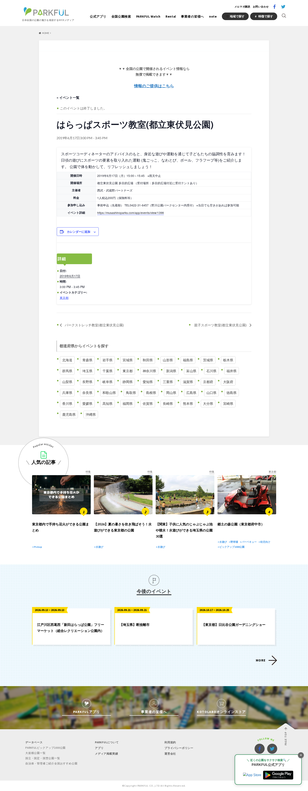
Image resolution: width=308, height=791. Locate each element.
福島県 (188, 360)
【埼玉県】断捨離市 (134, 624)
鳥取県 (131, 393)
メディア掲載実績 (106, 753)
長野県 (87, 382)
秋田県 (148, 360)
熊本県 (188, 403)
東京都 (64, 298)
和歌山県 (109, 393)
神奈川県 (149, 371)
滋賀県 (188, 382)
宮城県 (128, 360)
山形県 (168, 360)
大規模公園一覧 (35, 753)
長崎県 (168, 403)
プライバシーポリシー (178, 748)
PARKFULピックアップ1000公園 (45, 747)
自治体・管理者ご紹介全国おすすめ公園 (51, 763)
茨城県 (208, 360)
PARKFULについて (107, 742)
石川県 (211, 371)
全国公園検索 (121, 16)
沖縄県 (91, 414)
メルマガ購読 (242, 6)
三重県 (168, 382)
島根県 (151, 393)
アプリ (99, 748)
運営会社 (170, 753)
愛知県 (148, 382)
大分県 (208, 403)
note (213, 16)
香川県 (67, 403)
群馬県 (67, 371)
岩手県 (107, 360)
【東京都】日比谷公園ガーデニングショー (233, 624)
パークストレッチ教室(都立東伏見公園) (94, 325)
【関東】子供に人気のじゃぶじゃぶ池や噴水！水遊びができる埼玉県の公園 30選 (184, 530)
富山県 (191, 371)
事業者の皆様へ (192, 16)
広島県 (191, 393)
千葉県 (107, 371)
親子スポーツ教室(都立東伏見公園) (220, 325)
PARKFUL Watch (148, 16)
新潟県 (171, 371)
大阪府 (228, 382)
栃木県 (228, 360)
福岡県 (128, 403)
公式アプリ (98, 16)
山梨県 (67, 382)
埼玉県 (87, 371)
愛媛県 (87, 403)
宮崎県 (228, 403)
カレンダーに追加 (78, 231)
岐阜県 (107, 382)
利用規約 (170, 742)
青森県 (87, 360)
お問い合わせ (261, 6)
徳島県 (231, 393)
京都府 (208, 382)
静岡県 (128, 382)
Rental (171, 16)
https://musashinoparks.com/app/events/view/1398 (130, 213)
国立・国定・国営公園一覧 (42, 758)
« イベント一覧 (68, 97)
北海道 (67, 360)
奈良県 (87, 393)
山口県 (211, 393)
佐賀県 (148, 403)
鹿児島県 (69, 414)
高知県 (107, 403)
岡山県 (171, 393)
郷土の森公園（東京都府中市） (240, 524)
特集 (88, 471)
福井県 (231, 371)
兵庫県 (67, 393)
